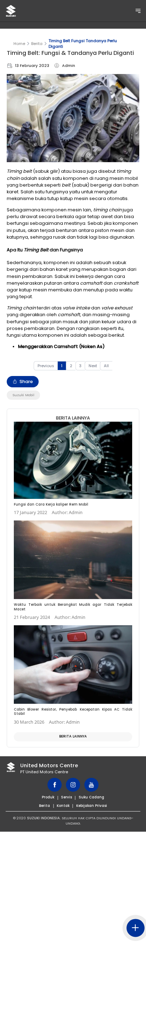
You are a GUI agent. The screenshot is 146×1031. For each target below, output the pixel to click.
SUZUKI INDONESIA (43, 818)
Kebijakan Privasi (91, 805)
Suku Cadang (91, 797)
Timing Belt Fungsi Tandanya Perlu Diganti (83, 43)
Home (19, 43)
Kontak (63, 805)
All (106, 366)
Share (26, 381)
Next (93, 366)
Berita (37, 43)
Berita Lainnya (73, 736)
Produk (48, 797)
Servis (66, 797)
